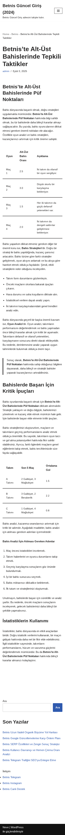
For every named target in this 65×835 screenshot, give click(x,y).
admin (6, 71)
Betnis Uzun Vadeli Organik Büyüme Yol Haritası (30, 732)
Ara (5, 701)
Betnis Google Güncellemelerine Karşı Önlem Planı (31, 738)
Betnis (14, 34)
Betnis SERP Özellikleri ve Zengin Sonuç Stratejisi (31, 744)
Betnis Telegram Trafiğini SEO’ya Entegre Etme (29, 760)
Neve (6, 827)
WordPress (17, 827)
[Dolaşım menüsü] (58, 11)
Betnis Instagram (12, 783)
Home (6, 34)
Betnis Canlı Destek (14, 789)
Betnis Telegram (12, 777)
